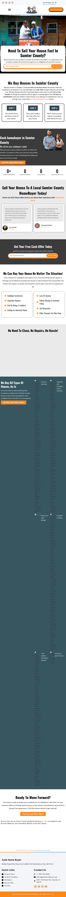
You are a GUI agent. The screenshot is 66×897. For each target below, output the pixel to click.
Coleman (43, 823)
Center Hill (36, 823)
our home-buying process (39, 99)
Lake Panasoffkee (20, 823)
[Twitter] (6, 2)
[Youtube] (12, 2)
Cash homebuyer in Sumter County (17, 140)
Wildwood (10, 823)
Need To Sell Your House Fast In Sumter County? (33, 53)
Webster (29, 823)
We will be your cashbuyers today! (13, 146)
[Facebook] (3, 2)
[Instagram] (9, 2)
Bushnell (3, 823)
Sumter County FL (21, 850)
